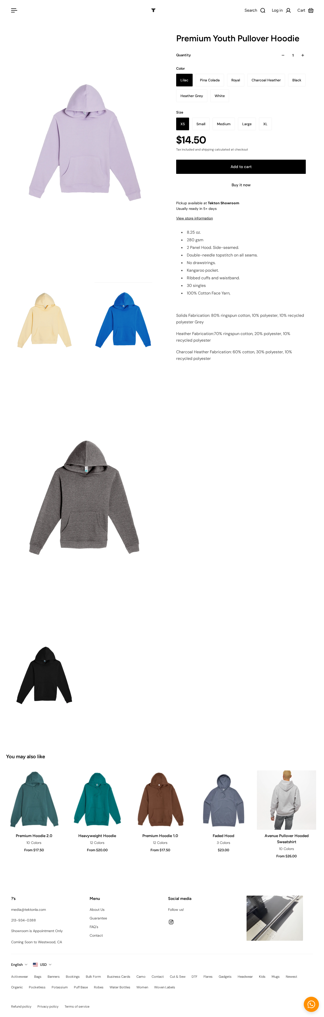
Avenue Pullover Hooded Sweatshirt (286, 838)
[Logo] (153, 10)
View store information (194, 218)
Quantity (183, 55)
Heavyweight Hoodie (97, 835)
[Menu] (13, 10)
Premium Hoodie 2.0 (33, 835)
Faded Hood (223, 835)
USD (43, 964)
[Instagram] (171, 922)
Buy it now (241, 185)
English (17, 964)
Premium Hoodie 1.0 (160, 835)
